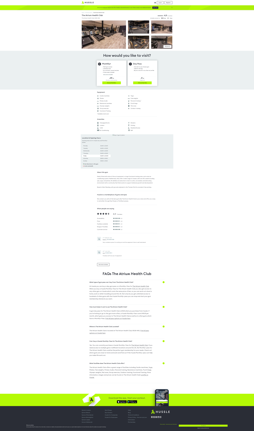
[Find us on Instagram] (156, 417)
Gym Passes (108, 410)
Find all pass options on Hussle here (117, 318)
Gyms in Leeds (86, 419)
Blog (129, 412)
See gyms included (108, 74)
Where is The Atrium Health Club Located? (104, 326)
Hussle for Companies (111, 415)
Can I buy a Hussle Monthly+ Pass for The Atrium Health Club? (110, 341)
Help (129, 410)
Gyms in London (86, 410)
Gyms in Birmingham (87, 417)
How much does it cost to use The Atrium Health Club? (108, 307)
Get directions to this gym (91, 164)
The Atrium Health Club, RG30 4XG (91, 18)
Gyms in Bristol (86, 412)
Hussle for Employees (111, 417)
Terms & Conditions (133, 415)
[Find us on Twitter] (154, 417)
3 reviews (168, 16)
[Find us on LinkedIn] (158, 417)
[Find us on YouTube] (160, 417)
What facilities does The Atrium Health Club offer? (107, 363)
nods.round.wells (88, 166)
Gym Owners (108, 412)
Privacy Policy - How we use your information (137, 418)
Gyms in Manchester (87, 415)
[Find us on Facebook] (152, 417)
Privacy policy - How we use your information (168, 424)
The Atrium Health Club (140, 286)
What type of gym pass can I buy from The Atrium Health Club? (111, 282)
